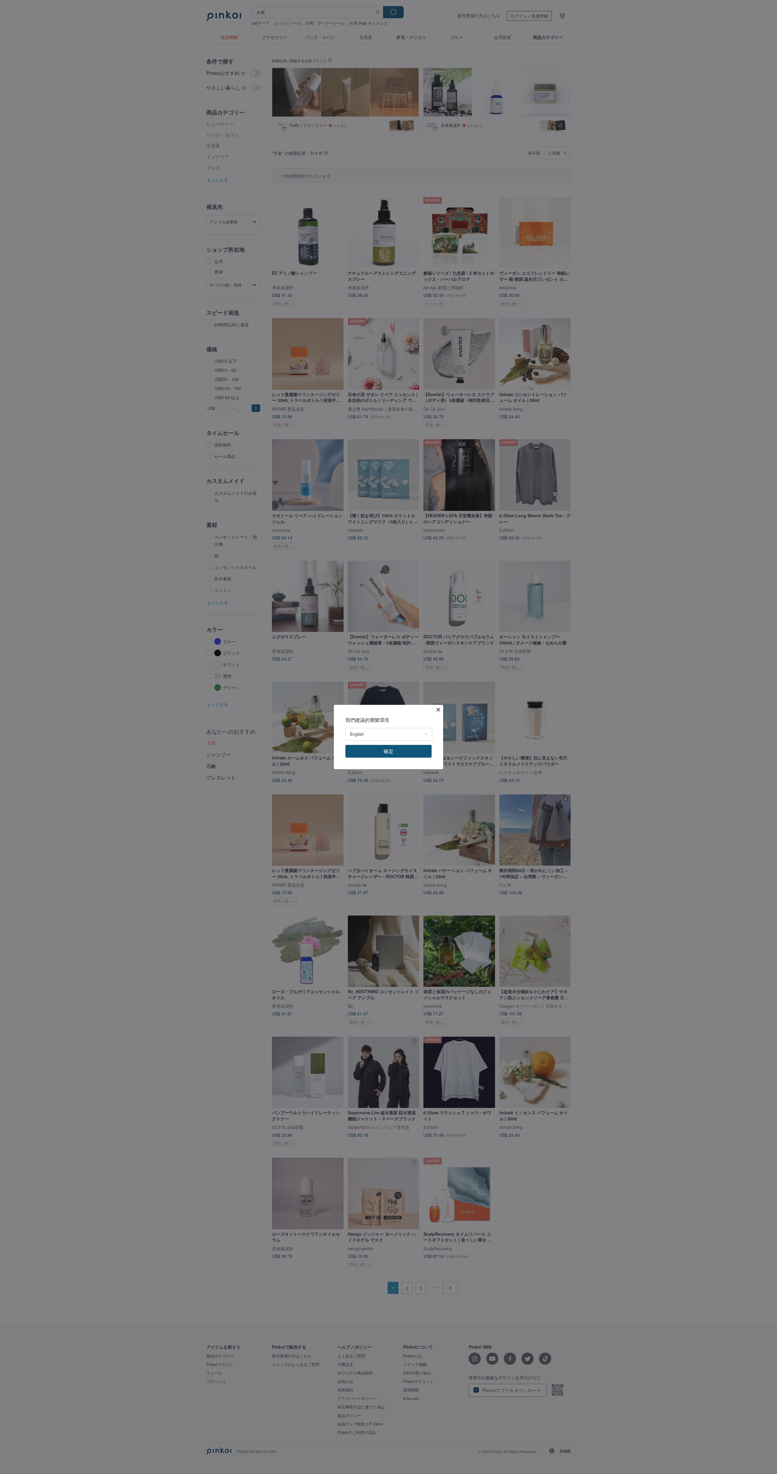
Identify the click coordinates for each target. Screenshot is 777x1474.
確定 (388, 751)
